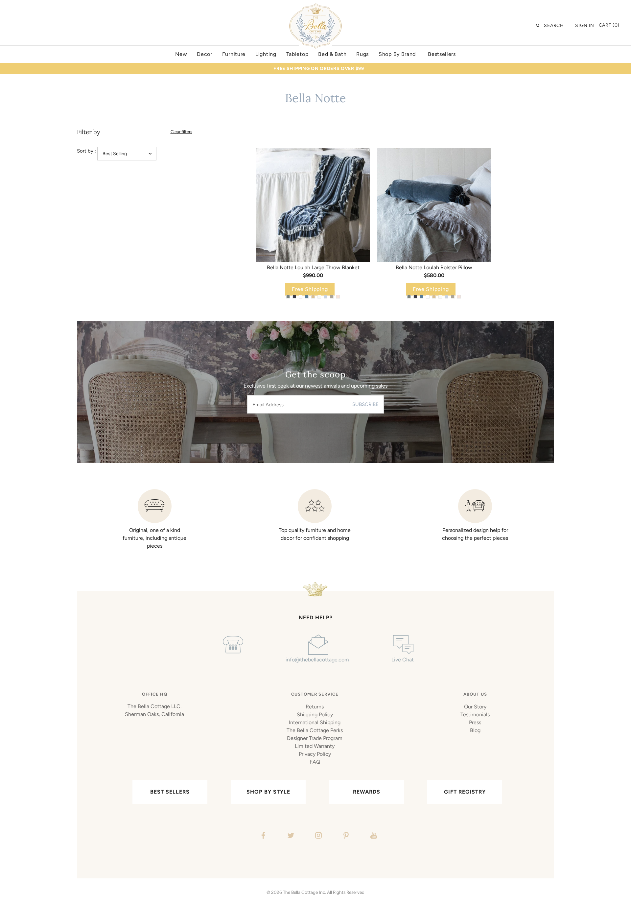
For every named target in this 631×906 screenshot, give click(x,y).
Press (475, 722)
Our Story (475, 706)
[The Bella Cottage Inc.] (315, 7)
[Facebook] (262, 836)
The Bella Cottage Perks (315, 730)
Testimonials (475, 714)
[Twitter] (290, 836)
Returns (315, 706)
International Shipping (314, 722)
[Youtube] (373, 836)
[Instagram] (318, 836)
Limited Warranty (315, 746)
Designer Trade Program (314, 738)
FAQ (315, 762)
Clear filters (181, 131)
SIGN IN (584, 25)
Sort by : (86, 151)
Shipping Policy (315, 714)
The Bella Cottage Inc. (304, 892)
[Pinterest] (345, 836)
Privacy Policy (315, 754)
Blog (475, 730)
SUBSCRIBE (365, 404)
